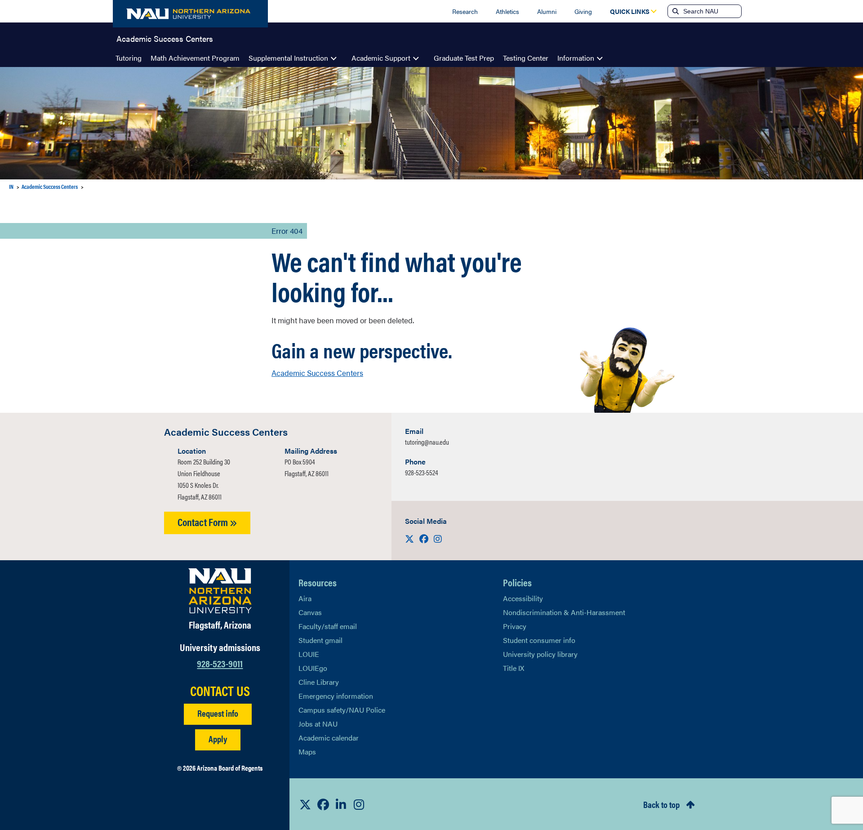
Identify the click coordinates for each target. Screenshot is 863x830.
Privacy (514, 626)
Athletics (507, 11)
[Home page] (190, 13)
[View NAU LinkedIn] (341, 804)
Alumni (546, 11)
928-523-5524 (421, 472)
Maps (307, 751)
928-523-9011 (220, 663)
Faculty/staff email (327, 626)
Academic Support (380, 58)
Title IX (513, 668)
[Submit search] (674, 11)
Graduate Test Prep (464, 58)
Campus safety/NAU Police (341, 709)
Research (465, 11)
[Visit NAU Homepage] (220, 590)
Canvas (310, 612)
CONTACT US (220, 690)
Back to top (661, 804)
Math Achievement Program (195, 58)
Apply (218, 738)
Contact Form (204, 521)
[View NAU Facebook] (323, 804)
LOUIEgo (312, 668)
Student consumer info (539, 640)
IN (11, 186)
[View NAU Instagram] (359, 804)
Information (575, 58)
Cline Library (318, 682)
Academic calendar (328, 737)
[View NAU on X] (305, 804)
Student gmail (320, 640)
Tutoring (129, 58)
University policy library (540, 654)
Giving (583, 11)
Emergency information (335, 696)
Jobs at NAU (318, 723)
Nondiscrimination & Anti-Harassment (564, 612)
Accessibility (523, 598)
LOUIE (308, 654)
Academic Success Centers (164, 38)
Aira (304, 598)
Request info (217, 712)
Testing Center (525, 58)
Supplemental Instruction (288, 58)
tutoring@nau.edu (427, 442)
